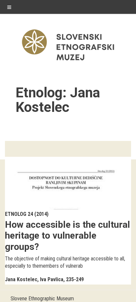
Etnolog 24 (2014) (27, 214)
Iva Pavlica (51, 279)
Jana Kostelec (21, 279)
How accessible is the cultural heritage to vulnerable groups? (67, 235)
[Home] (68, 62)
